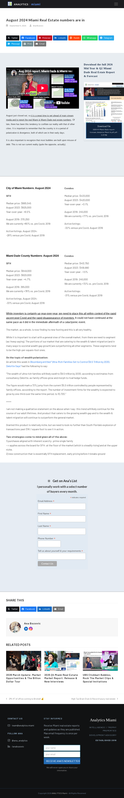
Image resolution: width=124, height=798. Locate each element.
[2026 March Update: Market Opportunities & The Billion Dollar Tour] (23, 660)
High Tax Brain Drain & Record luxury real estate (93, 699)
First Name (44, 513)
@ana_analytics (19, 740)
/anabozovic (18, 746)
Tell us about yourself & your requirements (60, 550)
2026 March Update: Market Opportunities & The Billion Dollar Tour (23, 678)
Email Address (46, 501)
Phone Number (46, 538)
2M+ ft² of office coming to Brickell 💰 (25, 699)
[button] (116, 4)
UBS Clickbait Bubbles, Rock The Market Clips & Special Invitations (98, 678)
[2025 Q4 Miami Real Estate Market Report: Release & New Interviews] (61, 660)
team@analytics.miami (23, 725)
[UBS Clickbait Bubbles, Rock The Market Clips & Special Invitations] (100, 660)
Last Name (44, 526)
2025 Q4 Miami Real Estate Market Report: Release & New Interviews (61, 678)
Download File (104, 130)
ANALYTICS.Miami (59, 793)
